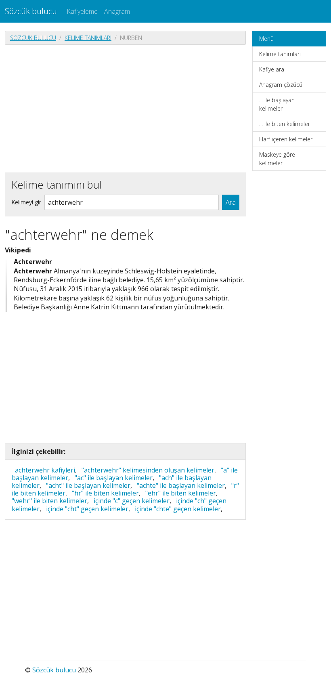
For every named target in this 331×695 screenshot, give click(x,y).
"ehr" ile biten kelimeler (180, 493)
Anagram (117, 11)
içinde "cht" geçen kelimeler (87, 508)
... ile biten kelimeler (284, 124)
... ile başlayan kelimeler (277, 104)
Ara (231, 202)
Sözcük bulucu (31, 11)
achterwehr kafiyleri (45, 470)
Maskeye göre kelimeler (277, 159)
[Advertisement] (125, 107)
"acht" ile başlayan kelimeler (88, 485)
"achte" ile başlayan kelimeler (181, 485)
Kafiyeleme (82, 11)
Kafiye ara (271, 69)
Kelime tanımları (88, 38)
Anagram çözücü (280, 84)
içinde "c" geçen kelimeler (132, 500)
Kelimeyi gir (26, 202)
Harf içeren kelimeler (285, 139)
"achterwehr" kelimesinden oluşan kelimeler (148, 470)
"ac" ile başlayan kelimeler (114, 477)
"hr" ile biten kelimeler (105, 493)
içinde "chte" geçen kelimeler (178, 508)
